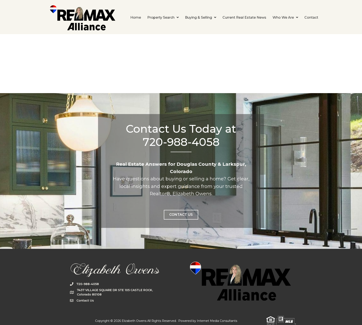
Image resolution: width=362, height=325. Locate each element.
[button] (181, 215)
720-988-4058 (87, 284)
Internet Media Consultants (217, 321)
